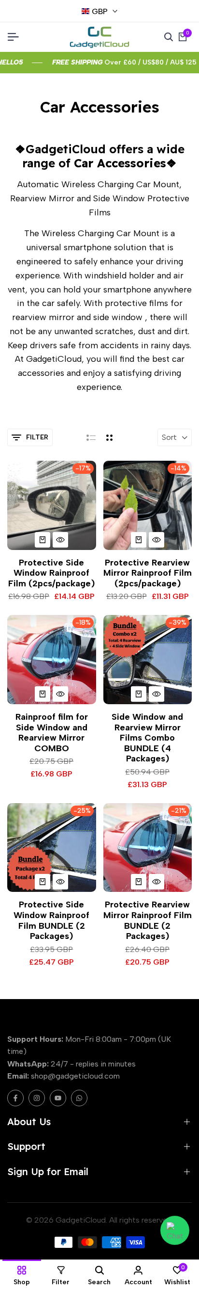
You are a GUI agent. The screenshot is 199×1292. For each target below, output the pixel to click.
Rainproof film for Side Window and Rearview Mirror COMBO (51, 733)
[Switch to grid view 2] (109, 437)
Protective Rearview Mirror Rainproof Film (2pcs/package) (147, 573)
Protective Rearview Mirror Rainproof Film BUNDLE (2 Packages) (147, 920)
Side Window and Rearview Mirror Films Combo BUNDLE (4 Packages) (147, 738)
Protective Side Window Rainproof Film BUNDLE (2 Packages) (51, 920)
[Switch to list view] (91, 437)
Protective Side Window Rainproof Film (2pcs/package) (51, 573)
